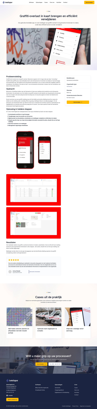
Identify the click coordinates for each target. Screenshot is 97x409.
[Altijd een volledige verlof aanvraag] (77, 322)
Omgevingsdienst (59, 390)
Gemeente (69, 86)
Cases (46, 2)
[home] (7, 2)
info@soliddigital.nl (11, 390)
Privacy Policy (75, 406)
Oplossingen (39, 2)
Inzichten (58, 2)
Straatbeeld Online (40, 390)
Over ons (52, 2)
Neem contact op (12, 399)
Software (31, 2)
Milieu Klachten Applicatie (41, 387)
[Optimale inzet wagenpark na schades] (48, 322)
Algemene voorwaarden (85, 406)
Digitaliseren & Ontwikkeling (62, 392)
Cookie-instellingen (66, 406)
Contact (65, 2)
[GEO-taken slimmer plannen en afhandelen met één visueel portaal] (19, 322)
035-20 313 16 (10, 392)
